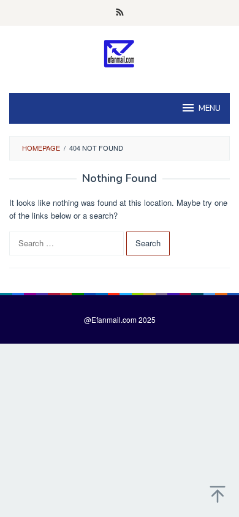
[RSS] (119, 13)
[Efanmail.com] (119, 53)
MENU (210, 108)
